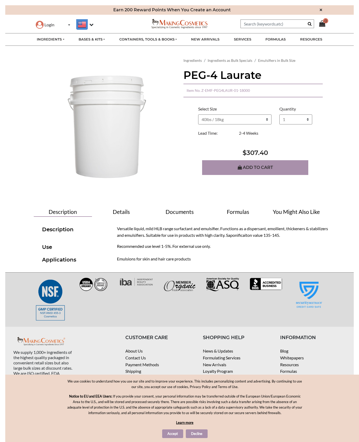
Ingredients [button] (49, 39)
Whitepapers (292, 357)
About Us (134, 350)
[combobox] (277, 23)
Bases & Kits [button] (90, 39)
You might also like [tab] (296, 211)
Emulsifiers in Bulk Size (276, 60)
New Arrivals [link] (205, 39)
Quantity (287, 108)
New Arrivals (214, 364)
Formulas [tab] (238, 211)
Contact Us (135, 357)
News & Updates (218, 350)
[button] (45, 24)
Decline (196, 433)
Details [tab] (121, 211)
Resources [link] (311, 39)
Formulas (288, 371)
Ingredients (192, 60)
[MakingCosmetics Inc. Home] (179, 23)
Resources (289, 364)
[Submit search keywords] (310, 24)
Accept (172, 433)
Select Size (207, 108)
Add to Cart (257, 167)
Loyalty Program (218, 371)
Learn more (184, 422)
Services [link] (242, 39)
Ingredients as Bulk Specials (230, 60)
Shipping (133, 371)
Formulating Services (221, 357)
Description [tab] (63, 211)
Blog (284, 350)
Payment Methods (142, 364)
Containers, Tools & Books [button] (147, 39)
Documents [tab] (180, 211)
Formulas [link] (275, 39)
